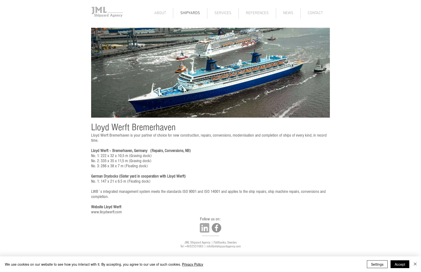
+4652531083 (194, 246)
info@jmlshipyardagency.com (224, 246)
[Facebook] (216, 228)
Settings (377, 264)
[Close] (415, 264)
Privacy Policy (192, 264)
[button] (210, 73)
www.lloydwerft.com (106, 212)
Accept (400, 264)
